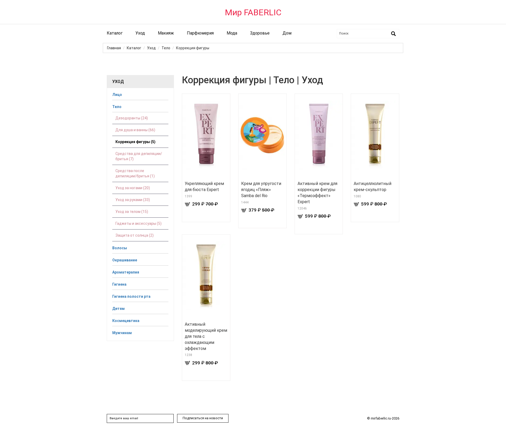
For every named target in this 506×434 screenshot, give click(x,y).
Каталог (115, 33)
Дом (287, 33)
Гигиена (119, 284)
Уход (140, 33)
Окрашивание (124, 260)
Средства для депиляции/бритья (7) (138, 156)
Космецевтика (125, 321)
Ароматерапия (125, 272)
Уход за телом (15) (131, 211)
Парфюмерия (200, 33)
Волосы (119, 248)
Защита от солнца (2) (134, 235)
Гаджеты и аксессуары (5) (138, 223)
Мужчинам (122, 333)
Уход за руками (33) (132, 200)
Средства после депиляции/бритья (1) (135, 173)
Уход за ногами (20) (132, 188)
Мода (232, 33)
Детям (118, 308)
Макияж (166, 33)
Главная (114, 48)
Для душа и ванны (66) (135, 130)
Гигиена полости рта (131, 296)
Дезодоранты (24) (131, 118)
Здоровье (260, 33)
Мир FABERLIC (253, 12)
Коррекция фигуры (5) (135, 142)
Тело (166, 48)
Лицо (117, 94)
